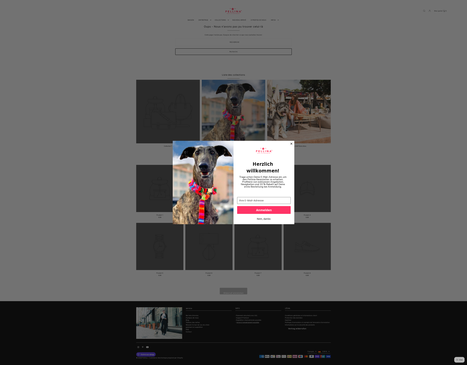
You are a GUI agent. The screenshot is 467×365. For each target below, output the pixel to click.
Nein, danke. (264, 218)
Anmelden (264, 210)
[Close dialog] (291, 144)
